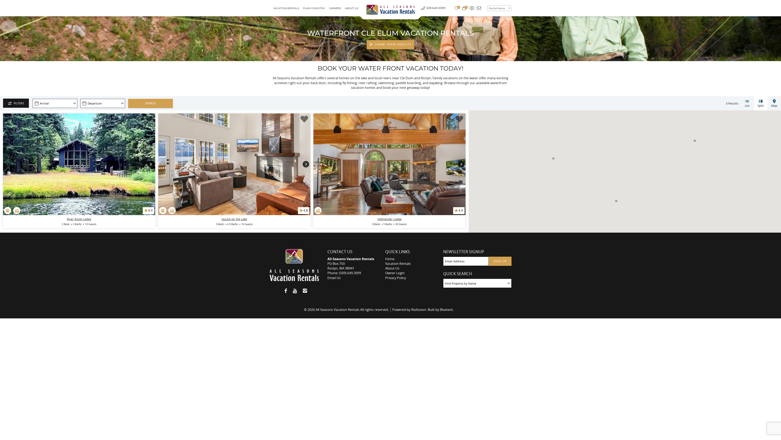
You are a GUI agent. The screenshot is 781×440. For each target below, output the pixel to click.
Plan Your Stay (314, 8)
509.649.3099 (435, 8)
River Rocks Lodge (79, 219)
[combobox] (499, 8)
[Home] (390, 10)
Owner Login (395, 273)
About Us (351, 8)
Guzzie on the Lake (234, 219)
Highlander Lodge (389, 219)
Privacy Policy (395, 278)
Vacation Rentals (286, 8)
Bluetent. (447, 309)
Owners (335, 8)
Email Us (334, 278)
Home (390, 259)
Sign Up (500, 261)
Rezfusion (418, 309)
